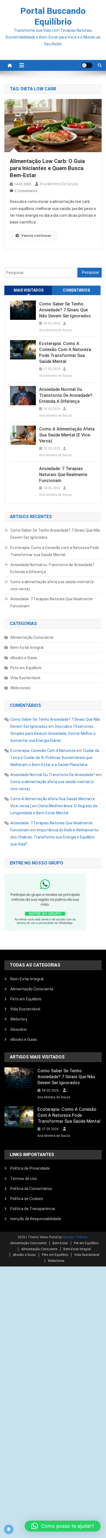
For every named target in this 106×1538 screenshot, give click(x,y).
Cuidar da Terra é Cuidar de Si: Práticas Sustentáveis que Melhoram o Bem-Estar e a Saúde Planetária (54, 757)
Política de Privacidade (30, 1168)
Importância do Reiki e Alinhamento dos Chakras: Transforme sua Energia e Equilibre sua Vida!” (54, 837)
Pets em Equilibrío (26, 668)
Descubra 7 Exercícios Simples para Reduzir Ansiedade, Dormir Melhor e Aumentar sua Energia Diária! (53, 733)
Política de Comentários (31, 1188)
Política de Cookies (27, 1198)
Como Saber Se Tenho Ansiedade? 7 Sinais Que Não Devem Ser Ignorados (65, 309)
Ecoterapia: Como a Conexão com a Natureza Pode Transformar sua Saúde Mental (65, 352)
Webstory (18, 1019)
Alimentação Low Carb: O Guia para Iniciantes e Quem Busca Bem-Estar (47, 168)
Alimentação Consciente (32, 637)
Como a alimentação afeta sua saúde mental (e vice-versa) (67, 434)
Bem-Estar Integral (26, 647)
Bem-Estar (60, 1243)
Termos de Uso (23, 1178)
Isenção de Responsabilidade (35, 1219)
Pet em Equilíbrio (86, 1243)
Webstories (20, 688)
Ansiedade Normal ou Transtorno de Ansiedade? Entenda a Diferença (65, 395)
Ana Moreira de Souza (59, 184)
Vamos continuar (36, 236)
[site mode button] (87, 65)
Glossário (18, 1029)
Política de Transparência (32, 1209)
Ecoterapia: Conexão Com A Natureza (43, 750)
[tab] (28, 290)
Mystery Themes (75, 1237)
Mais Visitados (28, 290)
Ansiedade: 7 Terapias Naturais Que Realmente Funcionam (63, 474)
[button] (63, 1526)
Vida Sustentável (25, 678)
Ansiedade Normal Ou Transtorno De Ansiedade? (52, 775)
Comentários (76, 290)
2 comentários (26, 191)
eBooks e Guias (23, 658)
